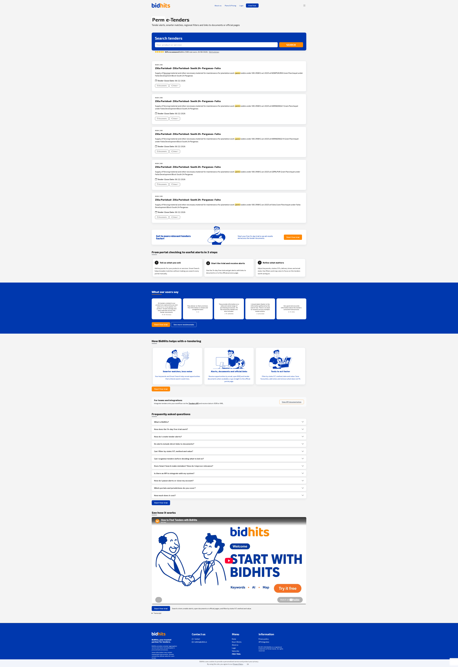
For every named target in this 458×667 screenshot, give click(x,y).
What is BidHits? (161, 422)
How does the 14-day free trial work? (171, 429)
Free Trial (252, 6)
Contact (197, 639)
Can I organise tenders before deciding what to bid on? (179, 458)
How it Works (237, 642)
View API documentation (291, 402)
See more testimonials (184, 324)
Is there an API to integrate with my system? (174, 473)
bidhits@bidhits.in (201, 642)
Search (291, 44)
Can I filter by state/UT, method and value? (173, 451)
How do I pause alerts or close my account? (174, 480)
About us (235, 645)
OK (248, 664)
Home (234, 639)
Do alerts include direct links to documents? (174, 444)
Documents (163, 86)
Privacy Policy (238, 664)
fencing (166, 73)
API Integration (264, 642)
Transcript (157, 613)
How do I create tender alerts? (168, 436)
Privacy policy (264, 639)
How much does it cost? (165, 495)
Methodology (214, 52)
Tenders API (194, 403)
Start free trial (292, 237)
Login (234, 648)
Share (175, 86)
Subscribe (235, 651)
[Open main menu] (304, 5)
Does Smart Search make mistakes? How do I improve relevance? (183, 466)
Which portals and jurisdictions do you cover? (175, 488)
